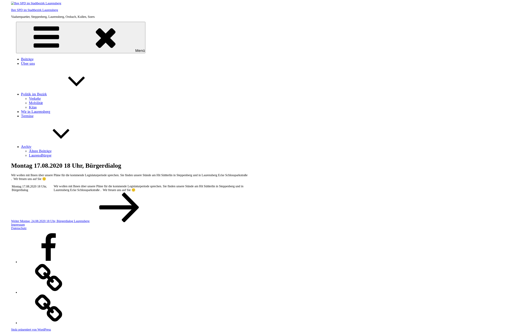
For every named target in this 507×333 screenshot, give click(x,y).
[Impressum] (48, 292)
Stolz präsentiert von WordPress (31, 329)
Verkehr (35, 98)
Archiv (26, 147)
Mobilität (36, 103)
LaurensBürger (40, 155)
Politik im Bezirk (34, 94)
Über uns (28, 63)
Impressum (18, 224)
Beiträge (27, 59)
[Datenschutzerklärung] (48, 322)
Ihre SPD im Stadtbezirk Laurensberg (34, 10)
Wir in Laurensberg (35, 111)
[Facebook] (48, 262)
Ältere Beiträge (40, 151)
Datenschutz (19, 228)
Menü (140, 51)
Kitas (33, 107)
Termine (27, 116)
